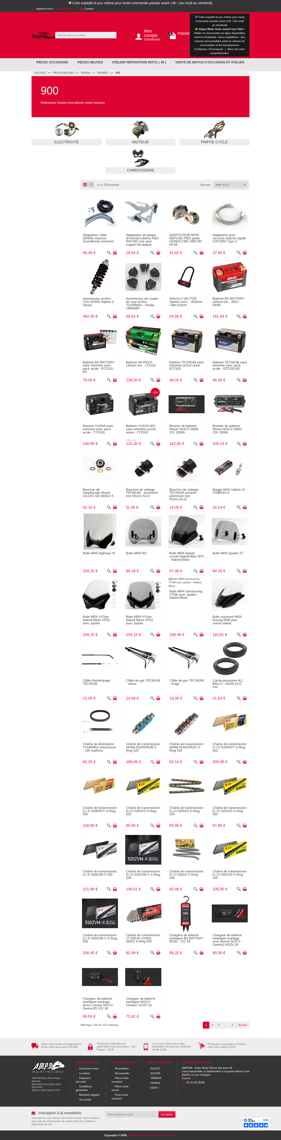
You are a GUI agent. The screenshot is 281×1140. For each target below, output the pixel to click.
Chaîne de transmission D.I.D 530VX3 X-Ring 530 (229, 875)
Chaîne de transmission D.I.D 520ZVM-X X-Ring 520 (143, 875)
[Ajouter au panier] (115, 253)
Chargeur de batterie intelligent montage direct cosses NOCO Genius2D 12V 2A (98, 1003)
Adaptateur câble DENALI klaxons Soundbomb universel (98, 238)
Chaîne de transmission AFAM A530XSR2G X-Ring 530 (186, 747)
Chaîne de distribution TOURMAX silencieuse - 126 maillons (99, 747)
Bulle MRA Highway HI (99, 553)
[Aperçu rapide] (109, 253)
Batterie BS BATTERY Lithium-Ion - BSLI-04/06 (228, 302)
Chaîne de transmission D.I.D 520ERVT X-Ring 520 (100, 811)
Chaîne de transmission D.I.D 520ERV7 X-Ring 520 (229, 747)
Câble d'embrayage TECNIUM (96, 682)
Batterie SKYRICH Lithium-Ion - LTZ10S (141, 364)
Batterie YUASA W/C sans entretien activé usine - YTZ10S (141, 429)
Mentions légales (89, 1094)
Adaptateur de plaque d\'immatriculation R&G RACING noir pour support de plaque (142, 239)
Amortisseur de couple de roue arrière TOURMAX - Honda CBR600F (142, 303)
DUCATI (155, 1068)
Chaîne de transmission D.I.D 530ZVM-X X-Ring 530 (100, 938)
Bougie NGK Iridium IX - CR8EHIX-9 (230, 491)
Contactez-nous (88, 1068)
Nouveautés (122, 1073)
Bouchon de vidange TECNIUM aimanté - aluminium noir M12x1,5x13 (183, 494)
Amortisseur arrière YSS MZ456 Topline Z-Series (99, 302)
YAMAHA (155, 1077)
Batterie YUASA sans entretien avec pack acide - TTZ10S (98, 429)
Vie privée (85, 1099)
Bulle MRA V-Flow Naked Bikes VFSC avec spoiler (96, 620)
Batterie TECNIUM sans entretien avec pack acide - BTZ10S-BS (230, 366)
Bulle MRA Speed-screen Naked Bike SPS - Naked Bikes (186, 556)
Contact (89, 8)
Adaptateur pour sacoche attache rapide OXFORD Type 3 (229, 238)
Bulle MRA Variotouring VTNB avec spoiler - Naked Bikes (185, 595)
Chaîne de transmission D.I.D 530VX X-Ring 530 (186, 875)
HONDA (155, 1082)
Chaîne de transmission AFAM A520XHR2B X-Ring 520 (143, 747)
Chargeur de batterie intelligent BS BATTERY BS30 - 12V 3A (186, 938)
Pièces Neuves (90, 62)
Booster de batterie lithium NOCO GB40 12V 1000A (183, 429)
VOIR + (154, 1087)
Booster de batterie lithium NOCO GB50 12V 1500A (227, 429)
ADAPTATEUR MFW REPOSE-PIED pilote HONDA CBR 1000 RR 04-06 (185, 239)
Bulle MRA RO (136, 553)
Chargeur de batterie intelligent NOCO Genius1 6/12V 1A (140, 1002)
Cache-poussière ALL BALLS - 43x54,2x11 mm (228, 684)
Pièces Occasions (52, 62)
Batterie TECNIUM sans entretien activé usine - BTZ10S (186, 366)
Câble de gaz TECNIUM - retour (143, 682)
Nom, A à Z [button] (222, 184)
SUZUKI (155, 1073)
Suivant (242, 1024)
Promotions (122, 1068)
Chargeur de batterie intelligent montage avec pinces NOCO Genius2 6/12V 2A (227, 939)
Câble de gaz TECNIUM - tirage (186, 682)
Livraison (84, 1073)
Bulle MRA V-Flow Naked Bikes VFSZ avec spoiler (139, 620)
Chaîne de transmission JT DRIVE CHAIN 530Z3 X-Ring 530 (143, 938)
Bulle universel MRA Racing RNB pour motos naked (227, 620)
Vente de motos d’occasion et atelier (209, 62)
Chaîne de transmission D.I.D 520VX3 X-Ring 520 (143, 811)
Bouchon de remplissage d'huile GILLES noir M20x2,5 (98, 493)
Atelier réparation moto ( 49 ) (139, 62)
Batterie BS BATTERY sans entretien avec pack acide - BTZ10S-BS (98, 367)
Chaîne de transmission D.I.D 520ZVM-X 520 (100, 873)
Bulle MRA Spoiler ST (228, 553)
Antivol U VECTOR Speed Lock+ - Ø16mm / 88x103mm (185, 302)
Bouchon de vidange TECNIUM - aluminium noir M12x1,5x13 (142, 493)
